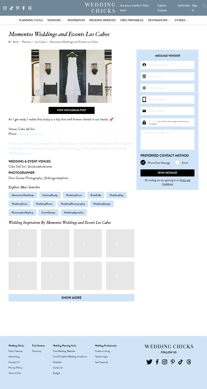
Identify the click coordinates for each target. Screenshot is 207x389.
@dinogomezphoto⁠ (30, 133)
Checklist (57, 362)
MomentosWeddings (23, 195)
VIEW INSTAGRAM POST (71, 110)
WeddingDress (19, 203)
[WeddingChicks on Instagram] (6, 8)
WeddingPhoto (44, 203)
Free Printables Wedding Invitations (70, 356)
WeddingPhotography (73, 203)
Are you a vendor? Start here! (134, 8)
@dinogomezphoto (56, 178)
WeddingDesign (102, 203)
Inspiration (76, 20)
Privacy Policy (15, 367)
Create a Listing (102, 351)
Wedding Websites (102, 20)
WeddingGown (74, 195)
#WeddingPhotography (44, 148)
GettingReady (50, 195)
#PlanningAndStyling (95, 148)
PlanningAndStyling (22, 212)
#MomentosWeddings (22, 143)
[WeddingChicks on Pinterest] (18, 8)
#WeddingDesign (70, 148)
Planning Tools (31, 20)
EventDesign (48, 212)
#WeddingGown (67, 143)
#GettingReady (46, 143)
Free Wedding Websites (64, 351)
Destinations (158, 20)
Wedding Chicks (100, 8)
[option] (71, 76)
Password (169, 122)
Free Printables (132, 20)
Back (15, 42)
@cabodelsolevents (40, 166)
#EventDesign (118, 148)
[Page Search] (204, 5)
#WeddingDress (123, 143)
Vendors (54, 20)
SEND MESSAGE (167, 173)
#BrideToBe (85, 143)
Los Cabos (40, 42)
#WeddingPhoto (18, 148)
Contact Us (13, 362)
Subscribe (184, 5)
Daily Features (15, 351)
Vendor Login (101, 356)
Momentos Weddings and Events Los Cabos (74, 42)
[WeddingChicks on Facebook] (24, 8)
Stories (180, 20)
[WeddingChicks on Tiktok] (13, 8)
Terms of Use (14, 373)
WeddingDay (117, 195)
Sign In (194, 8)
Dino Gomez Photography (25, 178)
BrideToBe (96, 195)
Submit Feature (162, 8)
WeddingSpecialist (74, 212)
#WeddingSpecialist (20, 153)
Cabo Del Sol (16, 166)
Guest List (58, 367)
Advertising (13, 356)
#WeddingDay (103, 143)
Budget (56, 373)
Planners (26, 42)
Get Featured (101, 362)
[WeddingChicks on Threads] (31, 8)
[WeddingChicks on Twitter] (149, 362)
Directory (36, 351)
